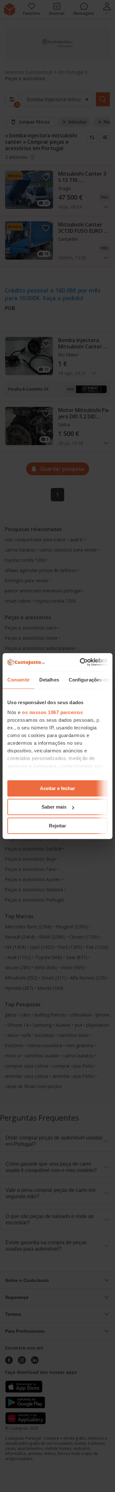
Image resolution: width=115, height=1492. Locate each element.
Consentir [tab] (18, 679)
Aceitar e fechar (57, 788)
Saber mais (54, 807)
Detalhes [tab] (49, 679)
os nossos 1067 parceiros (52, 712)
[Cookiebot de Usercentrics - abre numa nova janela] (81, 662)
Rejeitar (57, 825)
